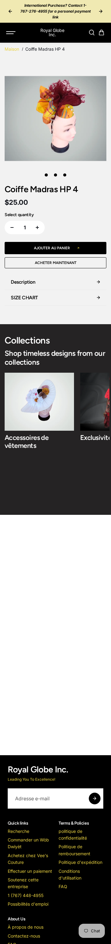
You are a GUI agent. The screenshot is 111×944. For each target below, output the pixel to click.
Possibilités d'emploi (28, 904)
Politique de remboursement (74, 850)
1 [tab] (46, 175)
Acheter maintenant (55, 263)
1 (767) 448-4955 (25, 895)
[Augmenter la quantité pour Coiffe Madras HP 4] (37, 227)
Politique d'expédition (80, 862)
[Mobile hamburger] (11, 32)
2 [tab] (55, 175)
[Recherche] (92, 32)
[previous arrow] (10, 11)
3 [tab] (65, 175)
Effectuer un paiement (30, 871)
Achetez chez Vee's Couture (28, 859)
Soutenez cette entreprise (23, 883)
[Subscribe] (95, 798)
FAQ (63, 886)
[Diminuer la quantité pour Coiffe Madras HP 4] (12, 227)
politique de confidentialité (73, 835)
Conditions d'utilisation (70, 874)
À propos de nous (25, 927)
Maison (12, 49)
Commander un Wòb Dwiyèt (28, 843)
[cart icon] (101, 32)
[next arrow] (100, 11)
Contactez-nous (24, 935)
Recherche (18, 831)
